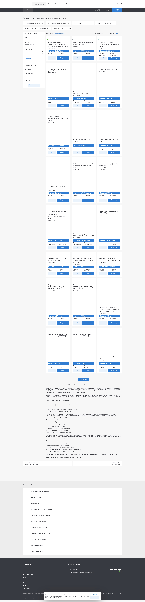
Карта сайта (26, 590)
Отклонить (95, 597)
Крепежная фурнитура (31, 464)
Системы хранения (114, 464)
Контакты (68, 3)
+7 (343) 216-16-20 (117, 3)
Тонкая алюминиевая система (34, 23)
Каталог (25, 569)
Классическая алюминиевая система (58, 23)
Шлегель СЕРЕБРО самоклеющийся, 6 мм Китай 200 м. (109, 44)
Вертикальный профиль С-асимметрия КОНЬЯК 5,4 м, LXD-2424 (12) (83, 286)
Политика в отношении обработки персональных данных (37, 593)
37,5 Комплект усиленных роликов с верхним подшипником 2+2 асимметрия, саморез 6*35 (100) (57, 214)
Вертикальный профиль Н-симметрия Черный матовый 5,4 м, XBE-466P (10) (109, 309)
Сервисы (74, 3)
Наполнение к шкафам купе (62, 28)
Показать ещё (84, 379)
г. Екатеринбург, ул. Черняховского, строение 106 (81, 572)
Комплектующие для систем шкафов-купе (37, 28)
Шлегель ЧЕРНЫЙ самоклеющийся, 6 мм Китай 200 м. (58, 118)
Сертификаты (26, 588)
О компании (51, 3)
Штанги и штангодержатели (105, 23)
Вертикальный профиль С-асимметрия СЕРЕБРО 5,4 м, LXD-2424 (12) (109, 165)
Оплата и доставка (60, 3)
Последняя (97, 384)
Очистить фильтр (34, 85)
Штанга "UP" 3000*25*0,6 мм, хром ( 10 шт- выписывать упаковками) (58, 71)
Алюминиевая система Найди (83, 23)
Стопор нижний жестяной (82, 139)
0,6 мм (35, 51)
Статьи (79, 3)
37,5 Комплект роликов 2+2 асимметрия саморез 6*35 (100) (83, 165)
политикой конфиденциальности (54, 596)
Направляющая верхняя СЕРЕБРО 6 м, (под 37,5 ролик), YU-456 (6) (56, 286)
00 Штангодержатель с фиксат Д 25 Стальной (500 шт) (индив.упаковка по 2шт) (58, 44)
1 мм (35, 56)
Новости (25, 577)
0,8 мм (35, 54)
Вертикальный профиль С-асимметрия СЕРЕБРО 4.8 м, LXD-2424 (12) (83, 260)
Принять (95, 594)
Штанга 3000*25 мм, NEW (108, 69)
